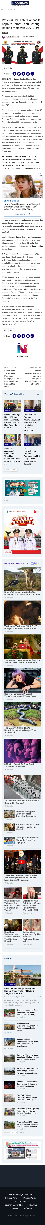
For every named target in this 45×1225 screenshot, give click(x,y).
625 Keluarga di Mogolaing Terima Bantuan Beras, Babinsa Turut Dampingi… (28, 1111)
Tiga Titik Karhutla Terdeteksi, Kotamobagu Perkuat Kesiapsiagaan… (27, 1097)
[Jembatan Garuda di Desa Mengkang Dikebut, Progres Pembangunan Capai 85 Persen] (9, 1058)
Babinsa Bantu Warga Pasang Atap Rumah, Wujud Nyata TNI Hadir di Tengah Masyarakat (20, 991)
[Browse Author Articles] (22, 348)
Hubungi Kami (11, 1198)
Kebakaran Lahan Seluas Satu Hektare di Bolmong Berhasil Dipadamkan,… (27, 1084)
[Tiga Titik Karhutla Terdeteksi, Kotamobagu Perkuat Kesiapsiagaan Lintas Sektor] (9, 1098)
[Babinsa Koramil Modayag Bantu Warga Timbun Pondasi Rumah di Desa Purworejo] (9, 1071)
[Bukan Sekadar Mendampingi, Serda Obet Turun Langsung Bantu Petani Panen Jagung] (9, 1026)
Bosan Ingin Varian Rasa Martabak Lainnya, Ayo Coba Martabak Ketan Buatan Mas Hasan (12, 379)
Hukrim (5, 32)
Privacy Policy (29, 1198)
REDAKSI (33, 1205)
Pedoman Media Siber (13, 1205)
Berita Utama (29, 410)
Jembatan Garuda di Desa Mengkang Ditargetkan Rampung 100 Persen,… (27, 1012)
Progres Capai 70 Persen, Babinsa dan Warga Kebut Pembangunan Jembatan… (27, 1124)
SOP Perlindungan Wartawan (20, 1194)
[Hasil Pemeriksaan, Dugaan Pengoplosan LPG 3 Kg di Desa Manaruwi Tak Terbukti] (32, 440)
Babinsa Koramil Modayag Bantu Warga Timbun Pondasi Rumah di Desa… (27, 1070)
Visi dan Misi (20, 1201)
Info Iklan (28, 1208)
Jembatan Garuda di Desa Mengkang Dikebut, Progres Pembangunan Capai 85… (28, 1057)
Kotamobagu (10, 984)
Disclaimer (13, 1208)
